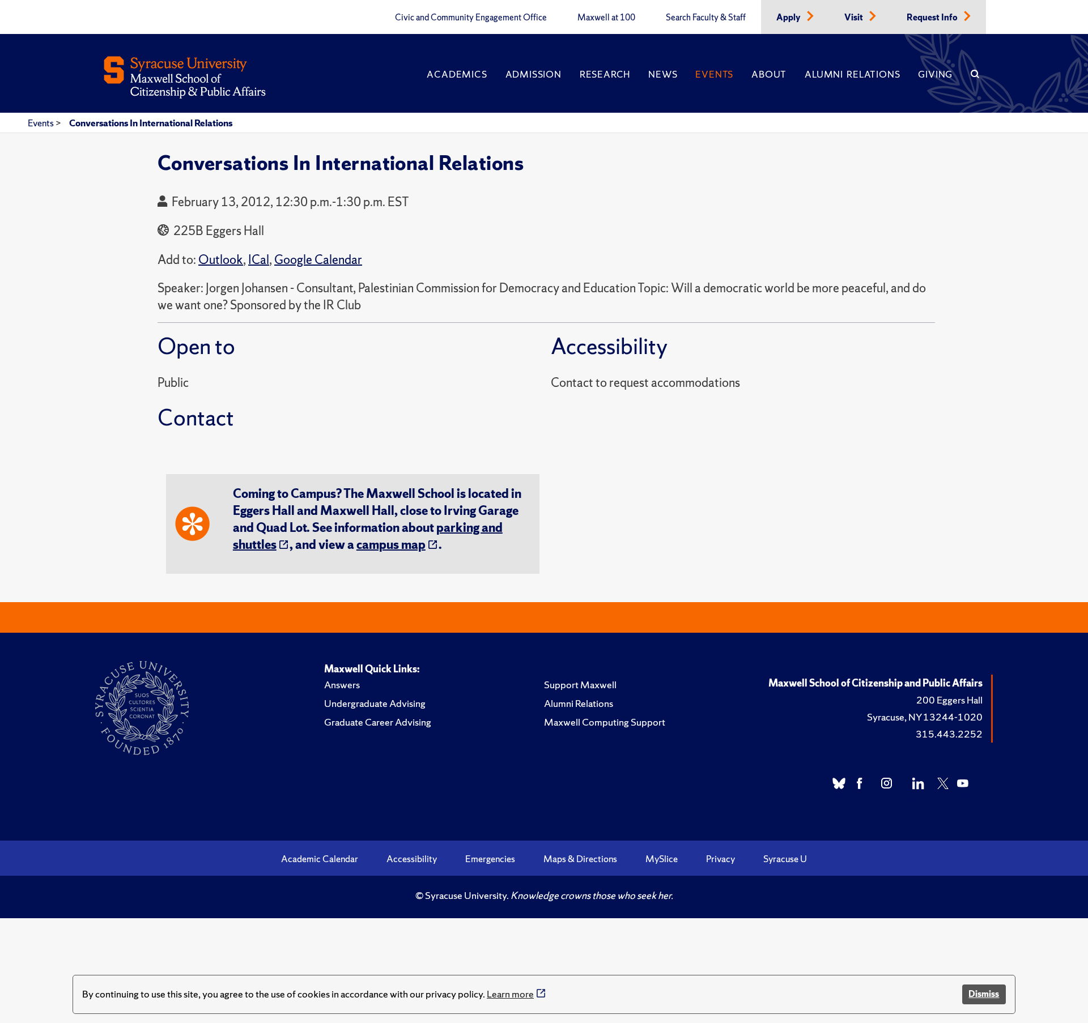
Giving (935, 74)
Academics (457, 74)
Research (605, 74)
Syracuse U (785, 858)
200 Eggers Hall (949, 699)
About (769, 74)
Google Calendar (318, 260)
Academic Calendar (319, 858)
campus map (391, 544)
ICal (258, 260)
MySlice (661, 858)
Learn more (510, 993)
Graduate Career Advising (377, 721)
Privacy (720, 858)
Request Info (933, 17)
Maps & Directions (580, 858)
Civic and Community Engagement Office (471, 17)
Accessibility (411, 858)
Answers (342, 684)
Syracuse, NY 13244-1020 (925, 716)
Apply (789, 17)
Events (714, 74)
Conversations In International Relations (150, 123)
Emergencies (490, 858)
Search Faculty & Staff (706, 17)
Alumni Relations (852, 74)
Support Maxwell (580, 684)
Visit (854, 17)
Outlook (220, 260)
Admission (533, 74)
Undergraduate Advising (375, 703)
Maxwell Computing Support (604, 721)
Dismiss (983, 994)
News (662, 74)
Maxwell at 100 (606, 17)
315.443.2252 (949, 733)
